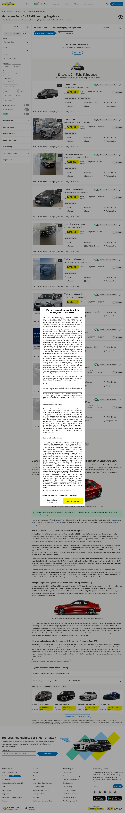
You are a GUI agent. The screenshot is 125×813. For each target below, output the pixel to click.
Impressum (63, 495)
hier (76, 353)
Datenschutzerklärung (49, 495)
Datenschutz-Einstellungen (52, 501)
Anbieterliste (72, 495)
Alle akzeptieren (73, 501)
